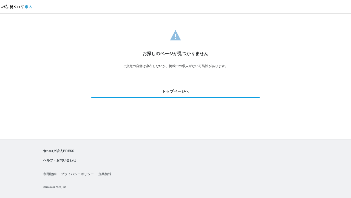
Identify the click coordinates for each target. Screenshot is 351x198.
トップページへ (175, 91)
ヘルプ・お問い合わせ (59, 160)
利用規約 (49, 173)
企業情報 (104, 173)
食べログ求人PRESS (58, 150)
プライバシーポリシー (77, 173)
